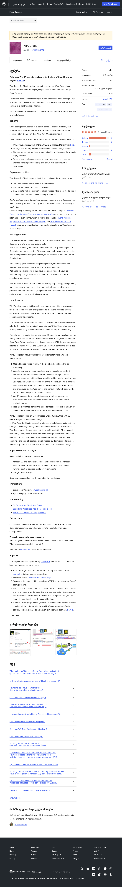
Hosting (13, 855)
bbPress (98, 855)
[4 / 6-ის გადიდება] (50, 641)
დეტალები (17, 60)
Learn (54, 847)
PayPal (70, 610)
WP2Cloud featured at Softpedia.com (29, 512)
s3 (111, 109)
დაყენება (47, 60)
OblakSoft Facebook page (39, 577)
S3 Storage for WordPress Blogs (27, 505)
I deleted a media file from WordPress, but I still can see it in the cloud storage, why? (28, 705)
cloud (110, 104)
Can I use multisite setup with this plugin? (27, 722)
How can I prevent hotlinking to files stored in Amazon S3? (35, 714)
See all (109, 159)
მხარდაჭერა (106, 60)
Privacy (12, 859)
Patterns (34, 859)
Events (75, 851)
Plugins (33, 855)
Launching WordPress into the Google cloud (32, 509)
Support (55, 851)
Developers (56, 855)
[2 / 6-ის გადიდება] (27, 652)
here (72, 145)
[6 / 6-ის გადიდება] (73, 646)
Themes (34, 851)
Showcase (35, 847)
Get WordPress (110, 4)
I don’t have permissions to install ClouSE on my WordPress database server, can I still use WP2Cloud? (33, 781)
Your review (87, 159)
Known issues (16, 798)
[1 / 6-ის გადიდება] (27, 632)
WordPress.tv (58, 859)
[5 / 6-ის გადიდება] (73, 632)
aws (104, 104)
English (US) (107, 99)
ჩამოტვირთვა (105, 48)
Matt (96, 851)
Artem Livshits (38, 50)
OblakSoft (45, 561)
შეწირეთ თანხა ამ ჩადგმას (94, 207)
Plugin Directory (16, 12)
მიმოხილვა (32, 60)
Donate (77, 855)
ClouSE (20, 80)
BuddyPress (99, 859)
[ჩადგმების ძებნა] (34, 20)
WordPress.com (101, 847)
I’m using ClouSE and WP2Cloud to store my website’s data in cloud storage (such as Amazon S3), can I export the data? (37, 772)
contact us (24, 549)
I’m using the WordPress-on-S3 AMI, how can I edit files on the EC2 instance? (28, 744)
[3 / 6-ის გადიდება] (50, 632)
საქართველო (37, 872)
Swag (76, 859)
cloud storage (103, 109)
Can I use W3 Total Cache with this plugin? (28, 729)
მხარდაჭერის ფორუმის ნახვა (95, 183)
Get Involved (78, 847)
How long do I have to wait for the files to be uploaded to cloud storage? (26, 689)
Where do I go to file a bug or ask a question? (30, 790)
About (12, 847)
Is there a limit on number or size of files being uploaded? (35, 681)
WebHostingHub (41, 490)
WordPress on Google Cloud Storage (29, 221)
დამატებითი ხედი (90, 116)
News (12, 851)
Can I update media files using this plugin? (28, 697)
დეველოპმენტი (64, 60)
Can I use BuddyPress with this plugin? (26, 737)
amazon (98, 104)
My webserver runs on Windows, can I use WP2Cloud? (34, 765)
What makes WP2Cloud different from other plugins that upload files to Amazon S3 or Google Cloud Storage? (34, 672)
